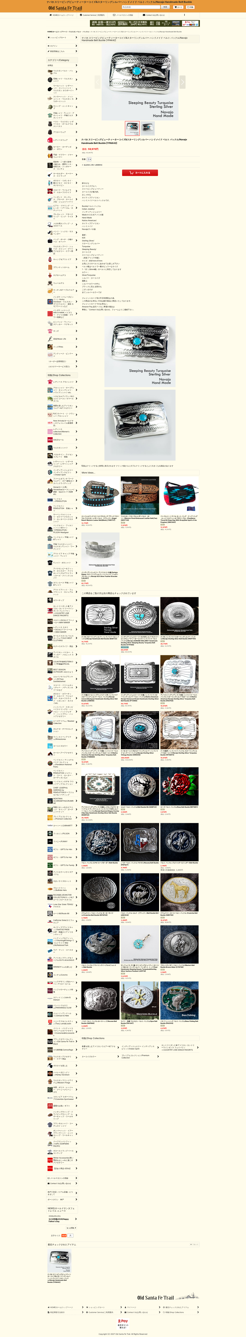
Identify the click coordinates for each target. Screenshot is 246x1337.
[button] (184, 15)
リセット (195, 1244)
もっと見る (70, 1228)
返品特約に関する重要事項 (93, 165)
